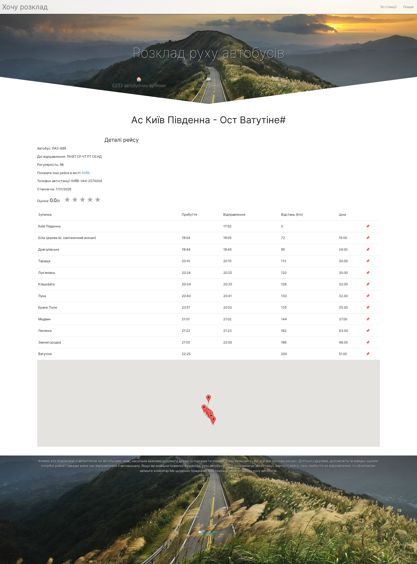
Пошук (408, 7)
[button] (208, 399)
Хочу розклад (25, 7)
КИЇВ (86, 173)
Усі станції (388, 7)
